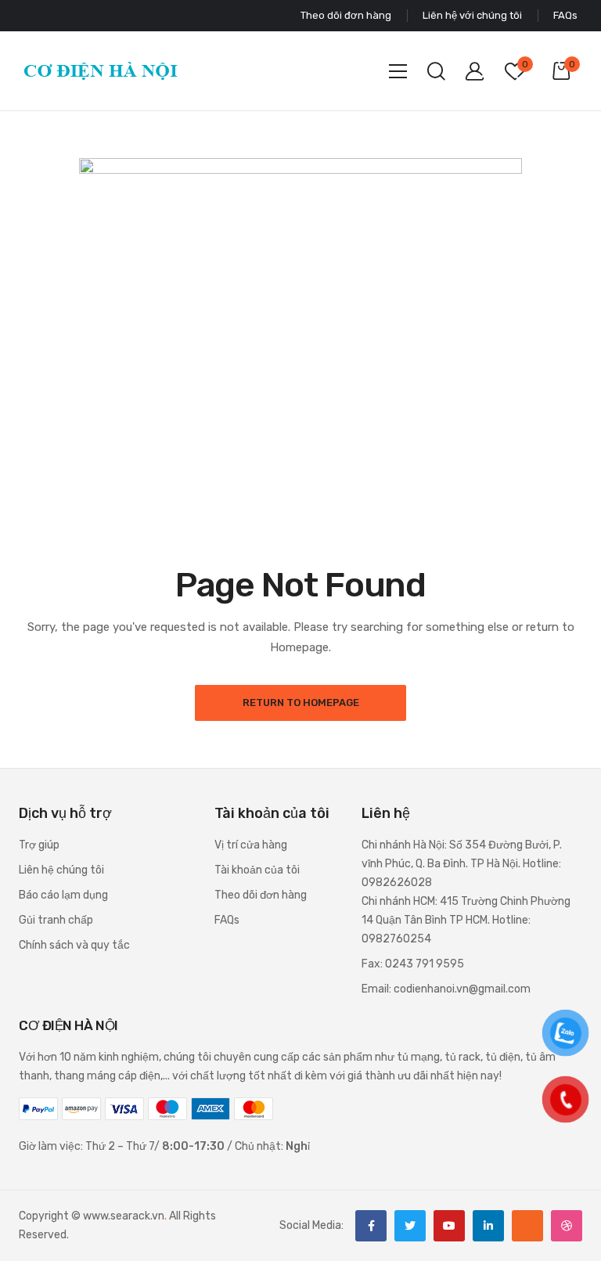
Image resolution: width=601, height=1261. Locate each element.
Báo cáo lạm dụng (63, 895)
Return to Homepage (301, 702)
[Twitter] (410, 1225)
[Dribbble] (566, 1225)
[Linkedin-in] (488, 1225)
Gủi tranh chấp (56, 920)
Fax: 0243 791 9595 (413, 964)
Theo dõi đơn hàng (260, 895)
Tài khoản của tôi (257, 870)
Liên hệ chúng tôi (61, 870)
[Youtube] (449, 1225)
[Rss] (527, 1225)
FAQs (226, 920)
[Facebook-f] (371, 1225)
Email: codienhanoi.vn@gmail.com (446, 989)
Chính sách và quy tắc (74, 945)
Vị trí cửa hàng (250, 845)
